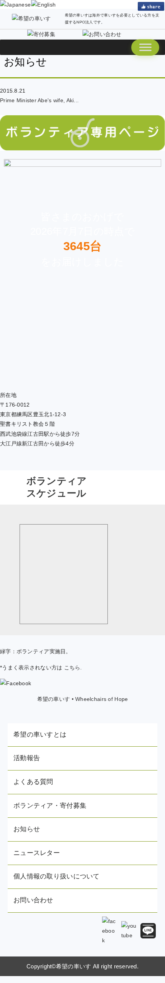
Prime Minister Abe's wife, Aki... (39, 100)
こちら (72, 667)
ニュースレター (36, 853)
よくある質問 (33, 781)
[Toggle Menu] (145, 47)
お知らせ (26, 829)
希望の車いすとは (39, 734)
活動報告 (26, 758)
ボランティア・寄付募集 (49, 805)
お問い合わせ (33, 900)
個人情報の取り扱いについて (56, 876)
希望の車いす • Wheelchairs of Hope (82, 699)
